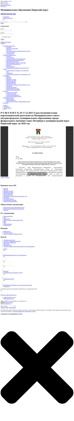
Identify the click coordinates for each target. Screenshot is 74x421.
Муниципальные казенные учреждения (16, 62)
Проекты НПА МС (11, 82)
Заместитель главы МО (12, 48)
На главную (6, 16)
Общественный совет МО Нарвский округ (14, 207)
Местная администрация (9, 55)
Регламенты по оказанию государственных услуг (18, 74)
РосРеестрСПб (7, 225)
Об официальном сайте (9, 240)
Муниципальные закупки (12, 88)
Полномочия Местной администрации (15, 59)
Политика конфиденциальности (8, 295)
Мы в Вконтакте (7, 245)
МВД (4, 222)
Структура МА (10, 57)
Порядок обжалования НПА (13, 90)
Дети (7, 71)
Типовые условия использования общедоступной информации (19, 246)
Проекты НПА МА (11, 83)
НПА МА (8, 78)
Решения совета (7, 108)
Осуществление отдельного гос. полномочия (17, 70)
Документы (6, 75)
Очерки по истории (11, 93)
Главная (5, 105)
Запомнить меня (6, 37)
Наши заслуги (6, 231)
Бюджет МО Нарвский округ (13, 64)
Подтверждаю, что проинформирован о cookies (11, 314)
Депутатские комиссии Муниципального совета (18, 51)
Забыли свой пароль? (6, 42)
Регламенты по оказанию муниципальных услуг (18, 84)
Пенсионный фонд (8, 216)
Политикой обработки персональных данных (24, 311)
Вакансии (8, 65)
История (5, 91)
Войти (2, 23)
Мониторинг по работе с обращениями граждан (18, 101)
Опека (5, 69)
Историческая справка (11, 92)
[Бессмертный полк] (8, 298)
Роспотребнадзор (7, 224)
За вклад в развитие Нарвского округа (12, 234)
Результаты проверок (11, 87)
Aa (4, 19)
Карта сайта (6, 244)
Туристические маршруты (12, 95)
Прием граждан (10, 99)
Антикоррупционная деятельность (14, 60)
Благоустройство (10, 66)
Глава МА (8, 56)
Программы (9, 86)
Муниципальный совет (9, 46)
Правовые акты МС (11, 79)
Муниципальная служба (12, 61)
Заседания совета (10, 52)
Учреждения (9, 73)
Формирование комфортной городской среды (17, 68)
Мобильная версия (8, 18)
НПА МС (8, 77)
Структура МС (10, 53)
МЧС (4, 221)
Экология (5, 210)
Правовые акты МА (11, 81)
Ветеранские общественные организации (13, 208)
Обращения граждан (8, 97)
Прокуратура (6, 218)
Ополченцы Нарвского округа (13, 96)
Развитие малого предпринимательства (13, 220)
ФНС (4, 217)
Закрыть (3, 43)
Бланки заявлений (10, 100)
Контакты (5, 103)
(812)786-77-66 (9, 302)
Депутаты (8, 49)
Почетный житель (7, 232)
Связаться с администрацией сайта (12, 241)
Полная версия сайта (6, 5)
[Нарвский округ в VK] (9, 297)
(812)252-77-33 (7, 303)
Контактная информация (9, 242)
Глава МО (8, 47)
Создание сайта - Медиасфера (8, 307)
